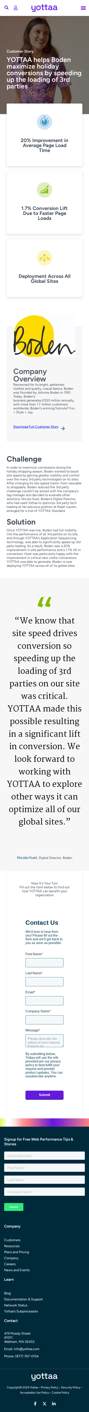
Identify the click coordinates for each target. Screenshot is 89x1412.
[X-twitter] (44, 1404)
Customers (12, 1240)
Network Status (15, 1305)
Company (11, 1258)
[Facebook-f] (35, 1404)
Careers (10, 1264)
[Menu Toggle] (16, 8)
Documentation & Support (23, 1299)
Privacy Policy (49, 1387)
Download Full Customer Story (36, 427)
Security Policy (70, 1387)
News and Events (17, 1270)
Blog (7, 1293)
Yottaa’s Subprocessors (21, 1311)
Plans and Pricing (16, 1252)
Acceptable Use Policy (35, 1392)
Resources (11, 1246)
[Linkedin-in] (54, 1404)
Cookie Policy (60, 1392)
